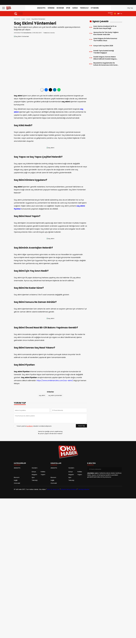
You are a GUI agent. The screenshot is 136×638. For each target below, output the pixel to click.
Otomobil (95, 8)
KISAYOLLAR (56, 463)
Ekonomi (60, 8)
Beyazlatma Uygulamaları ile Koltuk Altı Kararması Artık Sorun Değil (105, 64)
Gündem (51, 8)
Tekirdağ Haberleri (83, 489)
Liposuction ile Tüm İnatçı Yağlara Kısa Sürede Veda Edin (105, 33)
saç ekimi (42, 395)
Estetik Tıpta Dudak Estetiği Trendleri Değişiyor (103, 52)
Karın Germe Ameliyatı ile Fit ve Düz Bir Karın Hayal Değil (104, 27)
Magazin (34, 474)
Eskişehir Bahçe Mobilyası (69, 489)
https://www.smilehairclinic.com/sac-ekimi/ (55, 380)
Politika (43, 472)
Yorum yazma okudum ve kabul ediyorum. (34, 426)
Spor (68, 8)
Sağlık (75, 8)
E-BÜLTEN (91, 463)
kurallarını (30, 426)
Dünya (34, 472)
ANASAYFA (41, 8)
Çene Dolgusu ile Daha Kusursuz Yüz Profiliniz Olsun (105, 39)
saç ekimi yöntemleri (55, 395)
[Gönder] (120, 469)
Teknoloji (84, 8)
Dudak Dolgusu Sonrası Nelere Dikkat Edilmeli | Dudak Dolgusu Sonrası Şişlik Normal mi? (104, 58)
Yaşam (43, 474)
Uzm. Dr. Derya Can (53, 489)
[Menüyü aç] (4, 8)
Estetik (28, 19)
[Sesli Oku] (42, 89)
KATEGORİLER (20, 463)
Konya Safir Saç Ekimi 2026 (103, 46)
